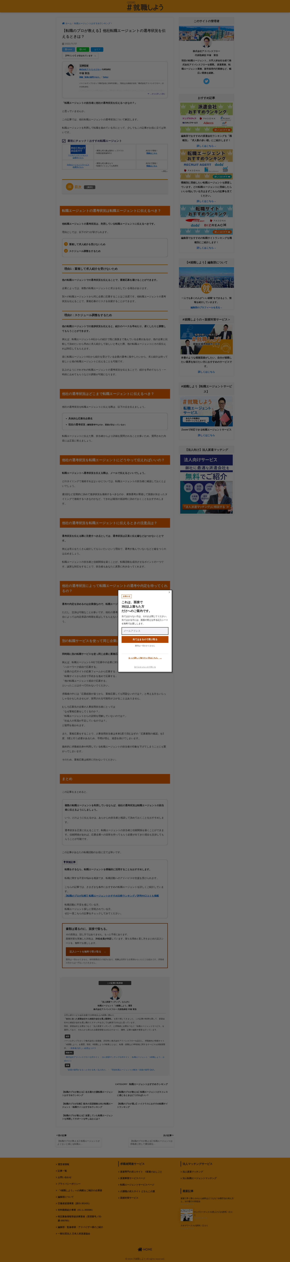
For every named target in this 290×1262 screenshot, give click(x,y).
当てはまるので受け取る (145, 639)
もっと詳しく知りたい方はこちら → (145, 658)
